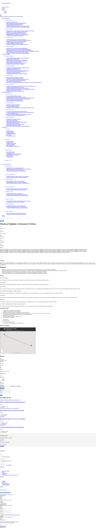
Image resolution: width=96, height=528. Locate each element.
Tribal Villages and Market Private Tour (14, 125)
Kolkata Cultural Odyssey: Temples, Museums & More (16, 214)
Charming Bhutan (10, 142)
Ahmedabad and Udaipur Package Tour (14, 68)
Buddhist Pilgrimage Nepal (11, 133)
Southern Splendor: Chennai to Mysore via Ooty (15, 42)
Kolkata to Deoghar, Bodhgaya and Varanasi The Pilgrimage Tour (18, 98)
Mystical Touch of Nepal (11, 135)
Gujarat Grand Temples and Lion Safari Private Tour (16, 71)
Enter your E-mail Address (4, 442)
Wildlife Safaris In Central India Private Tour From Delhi (17, 33)
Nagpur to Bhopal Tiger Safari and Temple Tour (15, 77)
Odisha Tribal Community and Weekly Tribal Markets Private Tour (18, 126)
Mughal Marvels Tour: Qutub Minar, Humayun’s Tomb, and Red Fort (19, 168)
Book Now (2, 221)
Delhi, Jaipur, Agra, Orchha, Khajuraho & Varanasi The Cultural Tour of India (20, 30)
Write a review (3, 373)
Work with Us (4, 473)
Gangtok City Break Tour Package (13, 106)
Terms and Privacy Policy (15, 514)
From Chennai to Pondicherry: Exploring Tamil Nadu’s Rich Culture (19, 40)
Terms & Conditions (5, 484)
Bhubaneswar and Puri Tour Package (13, 121)
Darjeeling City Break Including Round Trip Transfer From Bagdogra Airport (20, 107)
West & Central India (6, 54)
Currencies (2, 489)
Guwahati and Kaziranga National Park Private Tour (16, 115)
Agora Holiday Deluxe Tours (5, 492)
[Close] (1, 497)
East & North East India (6, 92)
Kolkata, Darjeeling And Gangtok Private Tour (15, 100)
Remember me (3, 503)
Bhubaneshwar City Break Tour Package (14, 119)
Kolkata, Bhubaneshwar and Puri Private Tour (15, 99)
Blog (3, 472)
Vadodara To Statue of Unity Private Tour (14, 90)
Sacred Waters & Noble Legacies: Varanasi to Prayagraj (16, 205)
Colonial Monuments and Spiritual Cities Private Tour (16, 96)
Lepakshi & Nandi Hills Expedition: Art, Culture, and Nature (17, 207)
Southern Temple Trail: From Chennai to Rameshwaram (16, 39)
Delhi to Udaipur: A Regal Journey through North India (16, 23)
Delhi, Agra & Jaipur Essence (12, 22)
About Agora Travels (6, 471)
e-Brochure (4, 474)
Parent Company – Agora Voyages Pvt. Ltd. (10, 475)
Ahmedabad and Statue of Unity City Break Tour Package (17, 73)
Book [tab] (3, 379)
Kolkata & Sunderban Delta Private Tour (14, 95)
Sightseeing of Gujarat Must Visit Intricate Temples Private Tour (18, 67)
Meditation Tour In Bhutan (11, 143)
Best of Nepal (9, 134)
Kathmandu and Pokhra (11, 132)
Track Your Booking (5, 483)
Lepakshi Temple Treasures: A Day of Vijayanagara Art (16, 206)
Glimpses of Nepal (10, 130)
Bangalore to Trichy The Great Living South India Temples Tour (18, 53)
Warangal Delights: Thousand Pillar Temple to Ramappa (16, 189)
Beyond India (4, 127)
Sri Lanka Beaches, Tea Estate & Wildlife (14, 153)
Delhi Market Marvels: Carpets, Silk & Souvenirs (15, 169)
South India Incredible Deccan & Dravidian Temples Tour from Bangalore (20, 50)
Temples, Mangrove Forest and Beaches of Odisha (15, 124)
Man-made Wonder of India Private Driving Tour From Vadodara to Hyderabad (21, 89)
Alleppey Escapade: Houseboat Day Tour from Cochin (16, 170)
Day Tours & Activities (6, 164)
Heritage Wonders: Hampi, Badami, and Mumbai (15, 63)
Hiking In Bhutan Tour (11, 145)
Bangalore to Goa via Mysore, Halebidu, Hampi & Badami (17, 48)
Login (3, 215)
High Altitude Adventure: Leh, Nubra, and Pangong (12, 410)
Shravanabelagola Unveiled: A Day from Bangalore (16, 181)
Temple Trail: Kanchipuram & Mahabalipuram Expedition (17, 194)
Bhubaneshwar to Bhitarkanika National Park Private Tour (17, 122)
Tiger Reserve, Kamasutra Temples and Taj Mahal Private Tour (18, 79)
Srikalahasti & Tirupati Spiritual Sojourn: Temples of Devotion (18, 195)
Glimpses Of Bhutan (10, 141)
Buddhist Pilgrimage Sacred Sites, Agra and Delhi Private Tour (18, 34)
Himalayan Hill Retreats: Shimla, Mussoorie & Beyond (12, 402)
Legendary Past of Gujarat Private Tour (13, 72)
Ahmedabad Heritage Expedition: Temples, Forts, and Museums (18, 176)
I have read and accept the (10, 514)
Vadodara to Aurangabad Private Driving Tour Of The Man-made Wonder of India (21, 86)
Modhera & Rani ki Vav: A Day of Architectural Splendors (17, 177)
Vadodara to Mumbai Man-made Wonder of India (15, 87)
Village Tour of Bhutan (11, 144)
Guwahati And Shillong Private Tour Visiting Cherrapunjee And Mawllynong (20, 112)
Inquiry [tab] (3, 380)
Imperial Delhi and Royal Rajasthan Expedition (15, 24)
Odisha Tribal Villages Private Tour (13, 123)
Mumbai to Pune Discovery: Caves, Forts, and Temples (12, 418)
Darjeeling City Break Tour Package (13, 105)
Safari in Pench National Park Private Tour (14, 81)
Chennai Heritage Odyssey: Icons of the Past (14, 193)
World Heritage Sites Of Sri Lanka (13, 154)
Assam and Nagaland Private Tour (13, 113)
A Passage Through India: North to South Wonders (12, 427)
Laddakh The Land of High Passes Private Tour (15, 35)
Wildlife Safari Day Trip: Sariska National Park (15, 167)
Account (3, 480)
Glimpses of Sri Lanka (11, 151)
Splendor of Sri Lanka (10, 152)
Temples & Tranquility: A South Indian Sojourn (15, 43)
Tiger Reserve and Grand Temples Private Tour (15, 78)
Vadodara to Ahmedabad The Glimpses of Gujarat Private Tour (18, 88)
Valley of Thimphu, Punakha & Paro (13, 146)
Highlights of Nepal (10, 131)
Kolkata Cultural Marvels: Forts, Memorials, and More (16, 213)
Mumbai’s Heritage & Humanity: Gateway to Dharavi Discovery (18, 183)
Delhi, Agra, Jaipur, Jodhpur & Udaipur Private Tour (16, 32)
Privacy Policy (4, 482)
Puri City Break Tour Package (12, 120)
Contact (3, 481)
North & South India (5, 18)
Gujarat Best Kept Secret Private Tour (13, 69)
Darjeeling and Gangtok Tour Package (13, 104)
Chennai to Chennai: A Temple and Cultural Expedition (16, 41)
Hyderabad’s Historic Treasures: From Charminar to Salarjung (17, 188)
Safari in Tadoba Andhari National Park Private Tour (16, 80)
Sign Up (3, 216)
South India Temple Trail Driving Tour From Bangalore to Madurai (18, 49)
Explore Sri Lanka (10, 156)
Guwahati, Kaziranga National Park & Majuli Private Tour (17, 111)
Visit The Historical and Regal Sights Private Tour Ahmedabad (18, 70)
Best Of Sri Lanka (10, 155)
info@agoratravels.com (6, 3)
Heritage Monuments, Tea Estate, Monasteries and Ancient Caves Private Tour (20, 97)
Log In (10, 517)
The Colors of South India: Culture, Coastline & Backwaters (17, 44)
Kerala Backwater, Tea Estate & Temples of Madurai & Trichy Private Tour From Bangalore (23, 51)
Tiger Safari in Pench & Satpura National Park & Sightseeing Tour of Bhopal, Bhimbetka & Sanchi (24, 82)
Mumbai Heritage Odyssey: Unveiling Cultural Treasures (17, 182)
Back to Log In (2, 527)
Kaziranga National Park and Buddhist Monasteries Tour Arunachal (18, 114)
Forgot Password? (3, 504)
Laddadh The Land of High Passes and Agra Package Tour (17, 31)
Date (1, 382)
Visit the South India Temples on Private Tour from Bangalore (17, 52)
